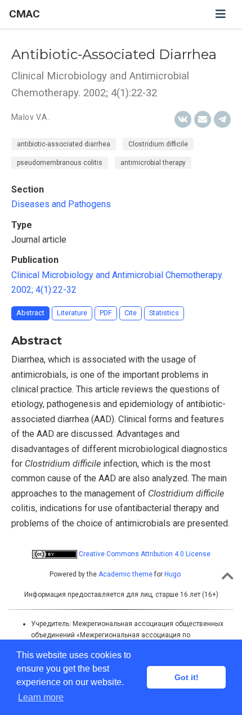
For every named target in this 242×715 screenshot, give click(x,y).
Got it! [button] (186, 677)
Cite (130, 313)
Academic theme (125, 574)
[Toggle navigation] (220, 14)
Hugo (172, 574)
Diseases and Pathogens (61, 204)
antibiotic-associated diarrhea (63, 144)
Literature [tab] (72, 313)
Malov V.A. (30, 117)
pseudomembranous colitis (59, 163)
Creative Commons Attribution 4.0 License (143, 554)
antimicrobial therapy (153, 163)
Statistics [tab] (164, 313)
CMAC (24, 13)
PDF (106, 313)
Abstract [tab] (30, 313)
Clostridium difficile (158, 144)
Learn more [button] (41, 697)
